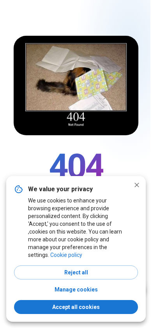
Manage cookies (76, 289)
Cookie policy (66, 255)
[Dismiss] (137, 185)
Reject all (76, 272)
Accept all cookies (76, 307)
